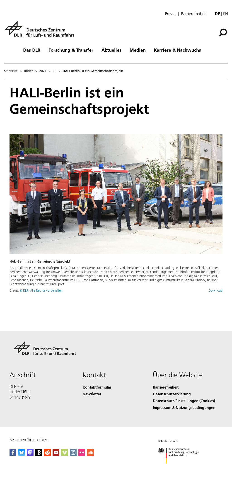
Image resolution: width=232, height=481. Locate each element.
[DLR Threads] (38, 454)
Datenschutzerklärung (172, 394)
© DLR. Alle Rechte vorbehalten (41, 290)
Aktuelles (111, 50)
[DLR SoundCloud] (90, 454)
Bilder (28, 71)
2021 (42, 71)
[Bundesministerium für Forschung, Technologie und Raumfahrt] (181, 468)
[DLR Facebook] (13, 454)
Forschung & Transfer (70, 50)
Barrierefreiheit (194, 13)
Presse (170, 13)
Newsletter (92, 394)
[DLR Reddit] (47, 454)
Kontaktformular (97, 387)
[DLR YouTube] (56, 454)
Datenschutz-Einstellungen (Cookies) (184, 400)
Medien (138, 50)
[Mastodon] (30, 454)
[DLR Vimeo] (64, 454)
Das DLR (31, 50)
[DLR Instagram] (73, 454)
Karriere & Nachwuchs (177, 50)
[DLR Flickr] (81, 454)
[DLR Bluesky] (21, 454)
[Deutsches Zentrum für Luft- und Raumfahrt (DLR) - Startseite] (41, 31)
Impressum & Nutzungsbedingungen (184, 407)
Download (215, 290)
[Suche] (223, 32)
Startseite (11, 71)
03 (54, 71)
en (225, 13)
